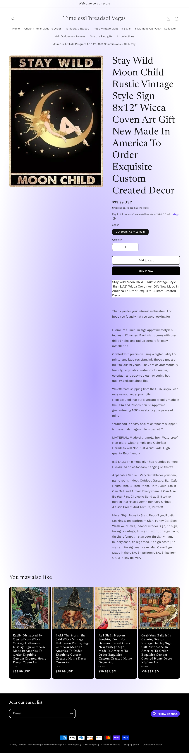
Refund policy (74, 744)
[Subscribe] (71, 713)
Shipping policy (131, 744)
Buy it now (146, 270)
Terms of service (111, 744)
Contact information (152, 744)
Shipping (117, 208)
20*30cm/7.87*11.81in (130, 231)
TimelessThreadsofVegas (30, 744)
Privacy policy (92, 744)
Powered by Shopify (54, 744)
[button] (13, 19)
